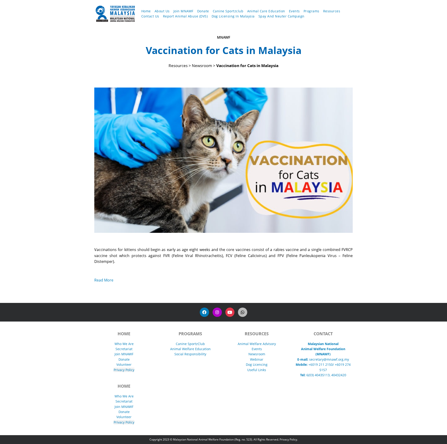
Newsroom (256, 354)
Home (146, 11)
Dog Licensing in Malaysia (233, 16)
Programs (311, 11)
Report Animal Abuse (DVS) (185, 16)
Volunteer (124, 364)
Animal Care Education (266, 11)
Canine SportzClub (190, 344)
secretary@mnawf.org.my (329, 359)
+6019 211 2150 (320, 364)
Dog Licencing (257, 364)
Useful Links (256, 370)
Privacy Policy (124, 370)
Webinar (256, 359)
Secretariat (123, 349)
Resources (331, 11)
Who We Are (124, 344)
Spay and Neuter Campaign (281, 16)
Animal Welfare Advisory (257, 344)
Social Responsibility (190, 354)
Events (294, 11)
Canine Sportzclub (228, 11)
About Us (162, 11)
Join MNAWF (183, 11)
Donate (203, 11)
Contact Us (150, 16)
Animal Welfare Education (190, 349)
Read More (103, 280)
